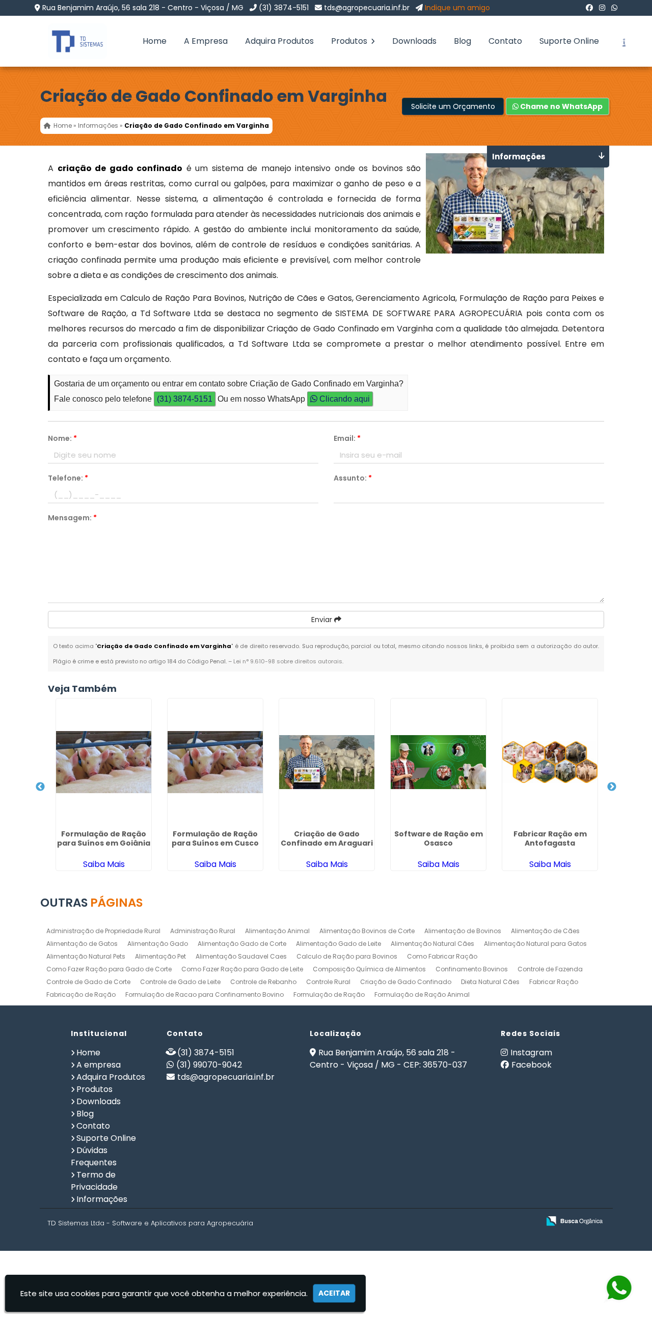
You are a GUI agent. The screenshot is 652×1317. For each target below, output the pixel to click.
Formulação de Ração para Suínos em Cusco (215, 838)
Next (612, 787)
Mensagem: (72, 518)
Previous (40, 787)
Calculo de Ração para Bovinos (346, 956)
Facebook (531, 1065)
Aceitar (334, 1293)
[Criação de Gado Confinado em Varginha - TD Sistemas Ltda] (69, 41)
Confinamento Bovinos (472, 969)
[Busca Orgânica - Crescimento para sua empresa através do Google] (574, 1220)
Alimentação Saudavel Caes (241, 956)
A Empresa (206, 41)
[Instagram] (602, 8)
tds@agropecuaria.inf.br (367, 8)
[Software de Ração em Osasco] (438, 762)
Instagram (531, 1052)
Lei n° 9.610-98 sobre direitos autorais (287, 661)
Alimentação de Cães (545, 931)
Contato (505, 41)
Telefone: (68, 478)
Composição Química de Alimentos (369, 969)
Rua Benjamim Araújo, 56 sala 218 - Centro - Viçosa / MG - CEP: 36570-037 (388, 1059)
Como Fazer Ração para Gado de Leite (242, 969)
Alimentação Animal (277, 931)
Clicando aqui (343, 399)
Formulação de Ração (329, 994)
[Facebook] (589, 8)
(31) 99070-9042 (209, 1065)
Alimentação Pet (160, 956)
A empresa (98, 1065)
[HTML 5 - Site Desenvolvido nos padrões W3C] (457, 1221)
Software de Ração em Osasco (438, 838)
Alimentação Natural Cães (432, 943)
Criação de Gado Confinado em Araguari (327, 838)
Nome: (62, 438)
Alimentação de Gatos (82, 943)
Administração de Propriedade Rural (103, 931)
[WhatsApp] (614, 8)
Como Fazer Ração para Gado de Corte (109, 969)
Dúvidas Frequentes (94, 1156)
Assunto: (353, 478)
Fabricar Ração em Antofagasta (550, 838)
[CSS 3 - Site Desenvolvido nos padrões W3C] (492, 1221)
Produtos (350, 41)
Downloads (414, 41)
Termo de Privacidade (94, 1181)
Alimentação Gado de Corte (242, 943)
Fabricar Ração (553, 981)
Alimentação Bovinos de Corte (367, 931)
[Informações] (623, 41)
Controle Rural (328, 981)
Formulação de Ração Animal (422, 994)
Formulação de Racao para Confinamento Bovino (204, 994)
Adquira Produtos (279, 41)
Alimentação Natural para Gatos (535, 943)
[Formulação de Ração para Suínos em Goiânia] (103, 762)
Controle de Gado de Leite (180, 981)
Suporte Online (569, 41)
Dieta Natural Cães (490, 981)
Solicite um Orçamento (453, 106)
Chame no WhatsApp (561, 106)
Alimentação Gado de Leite (338, 943)
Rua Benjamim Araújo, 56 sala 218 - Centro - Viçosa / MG (142, 8)
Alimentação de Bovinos (462, 931)
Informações (101, 1199)
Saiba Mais (104, 864)
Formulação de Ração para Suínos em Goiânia (103, 838)
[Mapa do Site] (430, 1221)
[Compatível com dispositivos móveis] (527, 1221)
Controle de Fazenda (550, 969)
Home (155, 41)
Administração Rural (202, 931)
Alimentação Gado (157, 943)
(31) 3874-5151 (284, 8)
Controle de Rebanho (263, 981)
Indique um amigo (457, 8)
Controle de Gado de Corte (88, 981)
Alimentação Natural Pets (85, 956)
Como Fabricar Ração (442, 956)
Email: (347, 438)
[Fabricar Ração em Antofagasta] (549, 762)
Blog (462, 41)
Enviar (322, 619)
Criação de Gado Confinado (405, 981)
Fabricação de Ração (81, 994)
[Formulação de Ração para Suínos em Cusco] (215, 762)
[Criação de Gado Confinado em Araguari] (326, 762)
